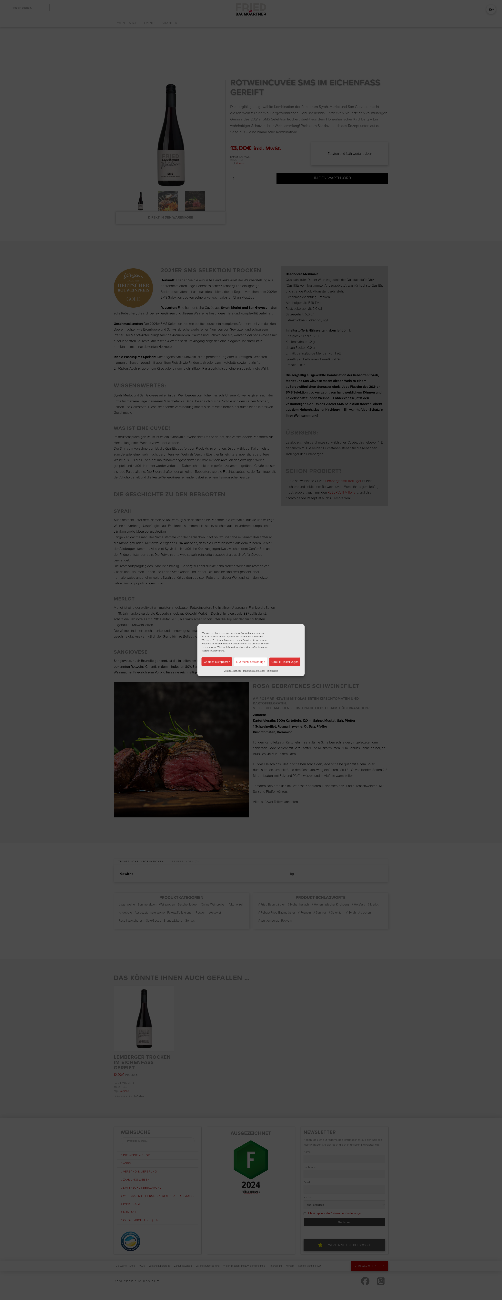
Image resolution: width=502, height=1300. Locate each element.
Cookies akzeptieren (217, 662)
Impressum (272, 670)
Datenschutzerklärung (254, 670)
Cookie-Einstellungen (284, 662)
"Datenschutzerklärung (213, 650)
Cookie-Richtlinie (232, 670)
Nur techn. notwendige (250, 662)
